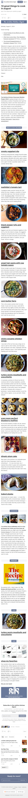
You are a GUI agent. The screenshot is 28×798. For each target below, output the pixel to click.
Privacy (16, 787)
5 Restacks (17, 726)
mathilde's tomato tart (11, 187)
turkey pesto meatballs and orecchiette (13, 376)
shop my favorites (9, 661)
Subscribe (20, 2)
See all (4, 767)
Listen (25, 14)
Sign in (25, 2)
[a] (14, 621)
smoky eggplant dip (10, 151)
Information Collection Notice (15, 720)
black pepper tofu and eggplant (11, 226)
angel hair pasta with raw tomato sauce (12, 264)
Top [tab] (2, 736)
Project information (6, 119)
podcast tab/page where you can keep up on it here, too (13, 600)
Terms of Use (20, 719)
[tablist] (8, 737)
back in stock (4, 677)
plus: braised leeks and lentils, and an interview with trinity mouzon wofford (10, 751)
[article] (14, 743)
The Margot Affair (9, 196)
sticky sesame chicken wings (11, 340)
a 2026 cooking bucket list (8, 740)
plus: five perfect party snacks (8, 760)
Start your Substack (10, 791)
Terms (19, 787)
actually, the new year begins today (9, 742)
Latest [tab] (6, 736)
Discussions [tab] (11, 736)
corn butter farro (8, 301)
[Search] (25, 737)
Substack (7, 795)
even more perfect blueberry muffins (9, 419)
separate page (15, 550)
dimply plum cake (9, 456)
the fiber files (5, 749)
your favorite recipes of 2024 (9, 759)
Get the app (20, 791)
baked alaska (7, 494)
